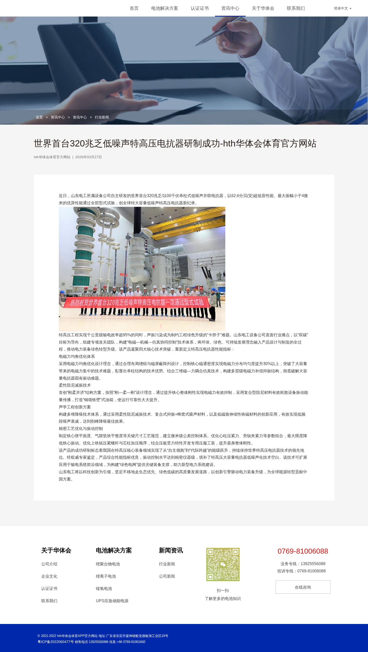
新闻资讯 (171, 550)
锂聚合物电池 (108, 564)
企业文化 (49, 576)
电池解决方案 (164, 8)
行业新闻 (102, 117)
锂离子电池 (106, 576)
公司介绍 (49, 564)
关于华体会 (263, 8)
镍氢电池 (104, 588)
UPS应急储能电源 (112, 601)
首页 (134, 8)
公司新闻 (167, 576)
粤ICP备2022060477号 (56, 642)
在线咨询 (303, 587)
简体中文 (341, 8)
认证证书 (200, 8)
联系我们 (296, 8)
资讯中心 (230, 8)
